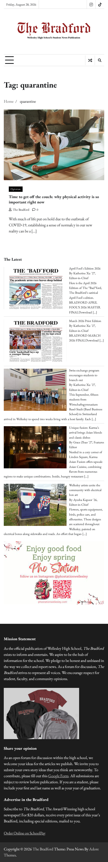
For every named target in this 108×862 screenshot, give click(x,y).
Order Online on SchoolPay (24, 833)
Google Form (58, 775)
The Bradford (21, 209)
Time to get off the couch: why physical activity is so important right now (54, 199)
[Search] (99, 60)
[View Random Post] (90, 60)
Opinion (16, 189)
